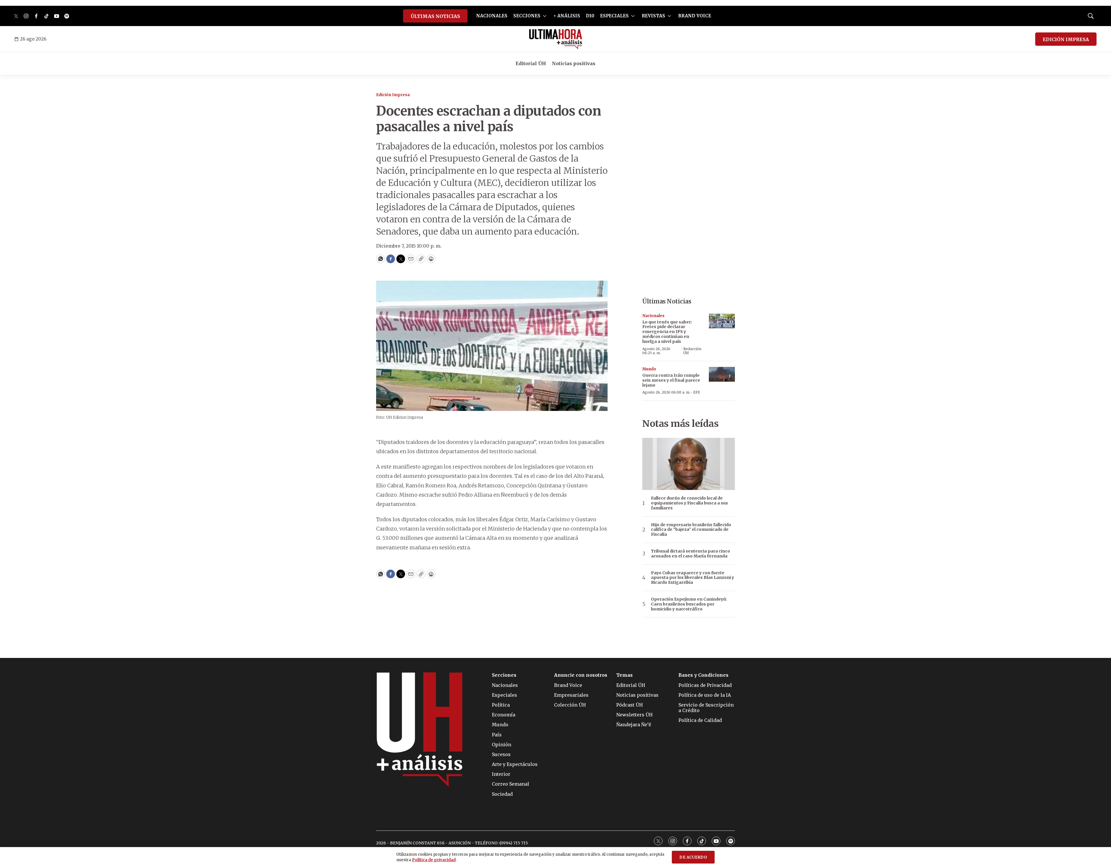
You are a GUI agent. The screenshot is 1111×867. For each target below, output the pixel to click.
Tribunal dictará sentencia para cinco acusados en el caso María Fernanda (690, 554)
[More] (544, 15)
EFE (696, 392)
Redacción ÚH (692, 351)
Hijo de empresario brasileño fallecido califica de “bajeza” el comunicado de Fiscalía (691, 529)
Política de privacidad (434, 859)
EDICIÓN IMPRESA (1066, 39)
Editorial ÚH (531, 63)
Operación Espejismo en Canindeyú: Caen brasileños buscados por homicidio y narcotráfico (689, 604)
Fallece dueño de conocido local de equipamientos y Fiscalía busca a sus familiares (689, 503)
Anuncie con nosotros (580, 675)
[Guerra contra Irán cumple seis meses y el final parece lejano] (722, 374)
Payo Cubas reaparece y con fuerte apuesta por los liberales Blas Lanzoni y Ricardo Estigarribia (692, 577)
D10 (590, 16)
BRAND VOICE (694, 16)
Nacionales (653, 315)
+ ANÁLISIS (566, 16)
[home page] (555, 39)
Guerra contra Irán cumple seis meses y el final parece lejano (671, 380)
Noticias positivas (573, 63)
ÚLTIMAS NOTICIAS (435, 16)
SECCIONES (526, 16)
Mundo (649, 369)
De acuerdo (693, 857)
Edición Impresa (393, 94)
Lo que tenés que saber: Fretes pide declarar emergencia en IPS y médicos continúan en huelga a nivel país (667, 331)
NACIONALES (491, 16)
